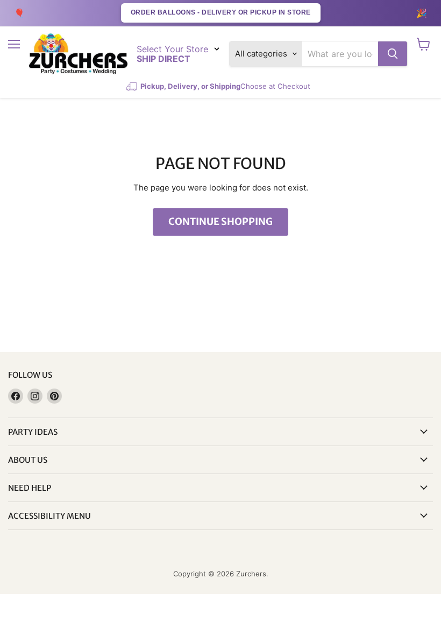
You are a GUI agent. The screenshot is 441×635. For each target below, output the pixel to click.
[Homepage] (78, 54)
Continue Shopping (220, 221)
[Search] (392, 53)
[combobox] (340, 53)
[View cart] (423, 44)
